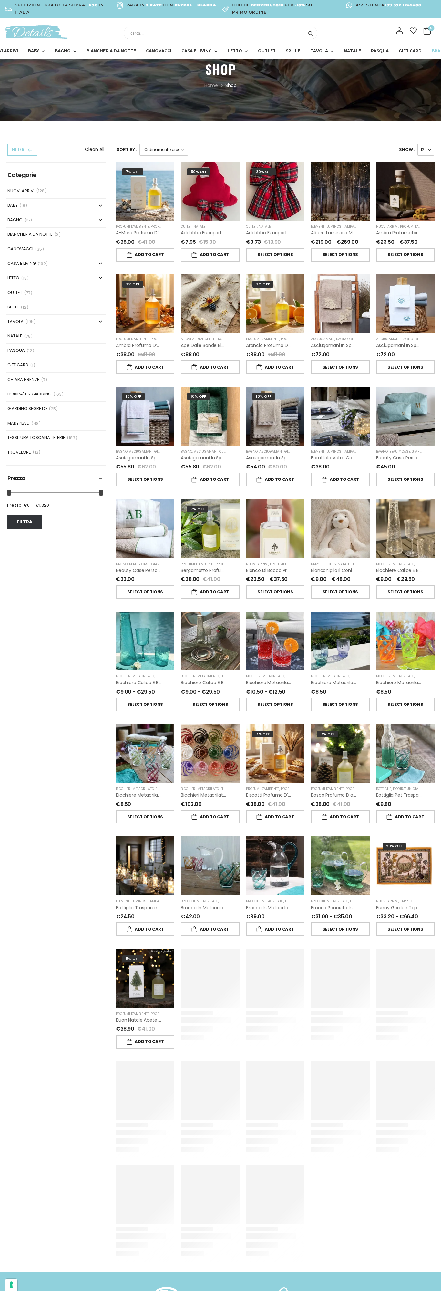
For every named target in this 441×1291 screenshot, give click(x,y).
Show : (407, 149)
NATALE (352, 50)
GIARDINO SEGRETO (27, 409)
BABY (33, 50)
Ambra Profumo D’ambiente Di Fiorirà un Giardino (170, 345)
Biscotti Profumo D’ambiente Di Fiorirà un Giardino (301, 795)
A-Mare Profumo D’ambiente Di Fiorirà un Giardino (171, 233)
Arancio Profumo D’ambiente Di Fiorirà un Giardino (301, 345)
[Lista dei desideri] (413, 30)
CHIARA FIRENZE (23, 379)
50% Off (199, 171)
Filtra (24, 522)
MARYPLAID (18, 423)
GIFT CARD (410, 50)
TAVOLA (319, 50)
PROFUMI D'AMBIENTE (132, 226)
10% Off (133, 396)
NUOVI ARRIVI (21, 191)
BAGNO (63, 50)
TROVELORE (19, 452)
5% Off (132, 958)
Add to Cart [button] (149, 255)
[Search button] (310, 33)
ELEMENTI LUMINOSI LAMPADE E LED (339, 226)
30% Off (264, 171)
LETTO (235, 50)
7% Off (132, 171)
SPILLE (293, 50)
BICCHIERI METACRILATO (395, 564)
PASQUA (380, 50)
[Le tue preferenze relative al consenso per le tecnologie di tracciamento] (11, 1285)
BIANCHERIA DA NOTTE (111, 50)
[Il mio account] (399, 30)
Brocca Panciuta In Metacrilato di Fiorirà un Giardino (368, 907)
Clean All (94, 149)
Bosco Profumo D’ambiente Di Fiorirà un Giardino (364, 795)
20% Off (394, 846)
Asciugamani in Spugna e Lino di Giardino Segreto (170, 458)
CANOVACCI (158, 50)
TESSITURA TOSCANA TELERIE (36, 438)
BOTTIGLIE (383, 788)
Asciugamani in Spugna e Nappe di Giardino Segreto (303, 458)
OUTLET (267, 50)
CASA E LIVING (196, 50)
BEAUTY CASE (399, 451)
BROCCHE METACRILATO (199, 901)
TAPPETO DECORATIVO (417, 901)
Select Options (275, 255)
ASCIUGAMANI (322, 339)
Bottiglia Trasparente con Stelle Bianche (160, 907)
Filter (18, 149)
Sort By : (127, 149)
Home (211, 85)
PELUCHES (328, 564)
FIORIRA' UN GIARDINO (29, 394)
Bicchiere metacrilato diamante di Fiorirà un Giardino (304, 682)
